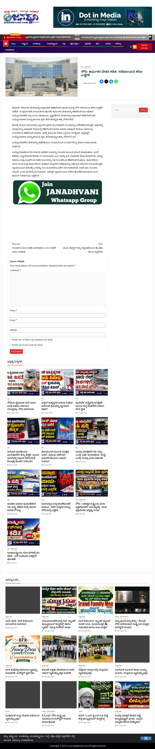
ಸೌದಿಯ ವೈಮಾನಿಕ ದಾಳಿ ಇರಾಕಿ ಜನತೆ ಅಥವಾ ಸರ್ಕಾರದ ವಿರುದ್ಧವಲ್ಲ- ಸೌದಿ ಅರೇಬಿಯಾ (21, 405)
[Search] (130, 46)
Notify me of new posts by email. (27, 345)
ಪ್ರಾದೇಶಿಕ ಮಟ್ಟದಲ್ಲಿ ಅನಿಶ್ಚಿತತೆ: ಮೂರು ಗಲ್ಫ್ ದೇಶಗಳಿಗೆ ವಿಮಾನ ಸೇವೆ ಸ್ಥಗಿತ (90, 405)
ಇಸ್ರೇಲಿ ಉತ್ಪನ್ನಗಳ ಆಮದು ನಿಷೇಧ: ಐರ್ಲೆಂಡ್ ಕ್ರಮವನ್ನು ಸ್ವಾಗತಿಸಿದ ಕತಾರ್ (57, 405)
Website (13, 330)
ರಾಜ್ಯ (13, 44)
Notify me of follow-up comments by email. (32, 339)
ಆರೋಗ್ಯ (118, 44)
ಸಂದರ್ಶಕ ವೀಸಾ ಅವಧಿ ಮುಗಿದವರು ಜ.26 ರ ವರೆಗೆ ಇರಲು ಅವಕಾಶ (34, 248)
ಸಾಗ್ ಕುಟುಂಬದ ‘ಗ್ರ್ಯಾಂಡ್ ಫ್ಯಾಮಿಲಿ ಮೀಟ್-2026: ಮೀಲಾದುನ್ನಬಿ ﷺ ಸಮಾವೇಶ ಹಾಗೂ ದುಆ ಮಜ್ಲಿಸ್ (72, 37)
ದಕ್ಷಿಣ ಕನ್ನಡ (74, 44)
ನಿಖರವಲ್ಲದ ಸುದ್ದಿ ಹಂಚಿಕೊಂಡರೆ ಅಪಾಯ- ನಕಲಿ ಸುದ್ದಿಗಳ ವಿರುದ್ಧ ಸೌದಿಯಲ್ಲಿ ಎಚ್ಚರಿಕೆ (56, 506)
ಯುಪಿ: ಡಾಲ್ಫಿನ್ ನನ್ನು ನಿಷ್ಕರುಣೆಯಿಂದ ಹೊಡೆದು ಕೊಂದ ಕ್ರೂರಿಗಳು (83, 248)
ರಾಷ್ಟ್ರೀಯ (25, 44)
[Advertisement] (57, 222)
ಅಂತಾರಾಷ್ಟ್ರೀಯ (52, 44)
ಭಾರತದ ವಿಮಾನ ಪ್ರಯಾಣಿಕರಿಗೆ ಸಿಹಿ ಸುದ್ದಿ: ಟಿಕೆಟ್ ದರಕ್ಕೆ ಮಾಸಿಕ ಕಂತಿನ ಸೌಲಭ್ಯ (21, 506)
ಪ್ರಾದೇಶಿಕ (88, 44)
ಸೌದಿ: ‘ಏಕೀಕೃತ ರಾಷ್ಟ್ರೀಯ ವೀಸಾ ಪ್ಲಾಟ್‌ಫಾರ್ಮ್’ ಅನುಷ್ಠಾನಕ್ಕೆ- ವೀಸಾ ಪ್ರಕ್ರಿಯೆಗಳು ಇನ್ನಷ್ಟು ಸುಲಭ (91, 506)
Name (13, 310)
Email (13, 320)
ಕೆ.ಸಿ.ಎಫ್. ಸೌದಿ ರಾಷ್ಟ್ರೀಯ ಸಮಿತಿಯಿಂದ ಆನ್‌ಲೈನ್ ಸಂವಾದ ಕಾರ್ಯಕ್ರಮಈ (56, 718)
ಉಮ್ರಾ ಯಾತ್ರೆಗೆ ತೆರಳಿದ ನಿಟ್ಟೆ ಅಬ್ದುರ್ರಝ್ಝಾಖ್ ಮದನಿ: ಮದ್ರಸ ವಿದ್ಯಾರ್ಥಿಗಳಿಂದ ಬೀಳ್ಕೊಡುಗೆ (129, 718)
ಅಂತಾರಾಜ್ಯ (36, 44)
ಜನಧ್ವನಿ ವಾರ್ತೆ (82, 499)
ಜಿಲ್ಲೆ (97, 44)
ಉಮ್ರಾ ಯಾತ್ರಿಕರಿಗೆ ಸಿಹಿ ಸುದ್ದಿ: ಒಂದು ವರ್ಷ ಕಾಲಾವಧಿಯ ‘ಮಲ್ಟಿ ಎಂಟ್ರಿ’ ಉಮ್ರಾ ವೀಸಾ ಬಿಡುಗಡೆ (90, 454)
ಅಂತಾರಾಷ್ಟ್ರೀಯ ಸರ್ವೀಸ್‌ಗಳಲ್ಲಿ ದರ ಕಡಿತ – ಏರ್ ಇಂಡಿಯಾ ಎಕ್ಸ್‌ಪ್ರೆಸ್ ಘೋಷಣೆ (23, 555)
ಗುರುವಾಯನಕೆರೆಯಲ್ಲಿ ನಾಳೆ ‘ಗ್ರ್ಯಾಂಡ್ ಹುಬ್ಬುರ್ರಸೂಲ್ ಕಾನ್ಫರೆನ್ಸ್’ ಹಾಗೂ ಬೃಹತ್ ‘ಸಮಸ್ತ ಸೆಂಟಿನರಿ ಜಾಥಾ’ (58, 624)
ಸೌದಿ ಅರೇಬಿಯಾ (124, 616)
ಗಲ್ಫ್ (63, 44)
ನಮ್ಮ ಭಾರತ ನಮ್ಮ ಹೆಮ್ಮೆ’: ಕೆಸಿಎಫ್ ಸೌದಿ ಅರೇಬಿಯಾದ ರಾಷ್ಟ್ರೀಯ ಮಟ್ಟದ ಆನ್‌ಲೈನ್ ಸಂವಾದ (132, 624)
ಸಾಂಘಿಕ (108, 44)
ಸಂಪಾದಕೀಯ (9, 50)
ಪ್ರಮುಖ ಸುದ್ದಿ (87, 66)
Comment (15, 270)
